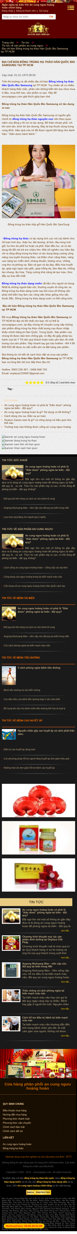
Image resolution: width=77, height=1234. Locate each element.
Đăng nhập (7, 11)
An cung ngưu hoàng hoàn (17, 1144)
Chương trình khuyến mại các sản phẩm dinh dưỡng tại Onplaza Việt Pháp (42, 939)
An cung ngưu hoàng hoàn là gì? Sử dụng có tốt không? (37, 412)
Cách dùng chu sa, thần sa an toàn (25, 415)
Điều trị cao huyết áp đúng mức (20, 749)
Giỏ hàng (43, 11)
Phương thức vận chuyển (17, 1122)
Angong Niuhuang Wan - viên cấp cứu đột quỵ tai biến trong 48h (36, 636)
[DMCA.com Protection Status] (38, 1194)
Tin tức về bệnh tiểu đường (21, 657)
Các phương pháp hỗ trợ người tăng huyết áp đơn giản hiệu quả (36, 758)
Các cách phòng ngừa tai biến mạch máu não (27, 645)
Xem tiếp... (65, 930)
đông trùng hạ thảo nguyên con (32, 118)
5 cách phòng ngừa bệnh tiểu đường (39, 667)
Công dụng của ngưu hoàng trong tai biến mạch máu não (33, 577)
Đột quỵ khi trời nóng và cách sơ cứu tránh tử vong (29, 627)
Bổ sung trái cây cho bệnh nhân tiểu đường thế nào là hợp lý (34, 708)
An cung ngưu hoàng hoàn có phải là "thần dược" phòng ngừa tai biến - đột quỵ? (47, 470)
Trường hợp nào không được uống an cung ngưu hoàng (37, 426)
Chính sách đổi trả (13, 1131)
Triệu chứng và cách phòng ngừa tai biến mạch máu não (43, 992)
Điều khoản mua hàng (14, 1110)
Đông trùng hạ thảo (16, 238)
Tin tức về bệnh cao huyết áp (22, 720)
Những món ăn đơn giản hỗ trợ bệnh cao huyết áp (29, 768)
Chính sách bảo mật (14, 1127)
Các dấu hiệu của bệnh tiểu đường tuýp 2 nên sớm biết (32, 699)
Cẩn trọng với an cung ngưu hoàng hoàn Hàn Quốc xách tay (34, 586)
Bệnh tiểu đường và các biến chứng (22, 690)
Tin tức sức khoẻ (14, 460)
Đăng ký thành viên (26, 11)
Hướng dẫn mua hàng (15, 1114)
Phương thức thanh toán (16, 1118)
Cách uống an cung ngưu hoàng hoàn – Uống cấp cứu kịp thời (35, 567)
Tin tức (36, 902)
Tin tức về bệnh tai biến (18, 598)
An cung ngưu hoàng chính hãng (35, 1185)
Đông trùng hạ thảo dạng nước (22, 283)
